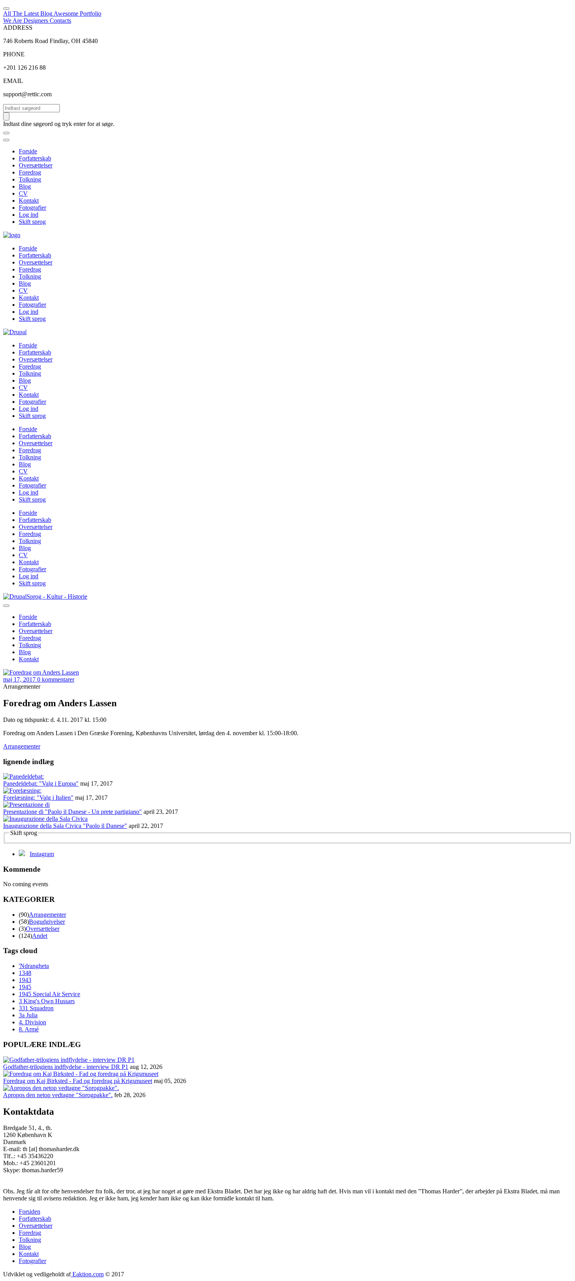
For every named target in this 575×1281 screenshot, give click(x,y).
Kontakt (29, 200)
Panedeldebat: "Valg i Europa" (41, 783)
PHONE (14, 54)
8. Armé (29, 1029)
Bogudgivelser (47, 921)
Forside (28, 151)
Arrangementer (21, 746)
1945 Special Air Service (49, 994)
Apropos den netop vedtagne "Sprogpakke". (58, 1095)
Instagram (42, 854)
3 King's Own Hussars (47, 1001)
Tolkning (30, 179)
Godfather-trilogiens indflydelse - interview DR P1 (65, 1066)
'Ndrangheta (34, 966)
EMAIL (13, 80)
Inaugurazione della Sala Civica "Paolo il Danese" (65, 825)
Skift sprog (32, 221)
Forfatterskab (35, 158)
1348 (25, 973)
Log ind (28, 214)
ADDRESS (17, 27)
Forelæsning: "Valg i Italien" (38, 797)
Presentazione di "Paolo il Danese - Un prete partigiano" (72, 811)
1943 (25, 980)
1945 (25, 987)
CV (23, 193)
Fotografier (32, 207)
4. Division (32, 1022)
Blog (25, 186)
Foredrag (30, 172)
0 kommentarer (55, 679)
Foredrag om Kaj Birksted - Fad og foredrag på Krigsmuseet (77, 1081)
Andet (39, 935)
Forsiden (29, 1211)
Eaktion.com (87, 1274)
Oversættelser (35, 165)
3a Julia (28, 1015)
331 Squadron (36, 1008)
